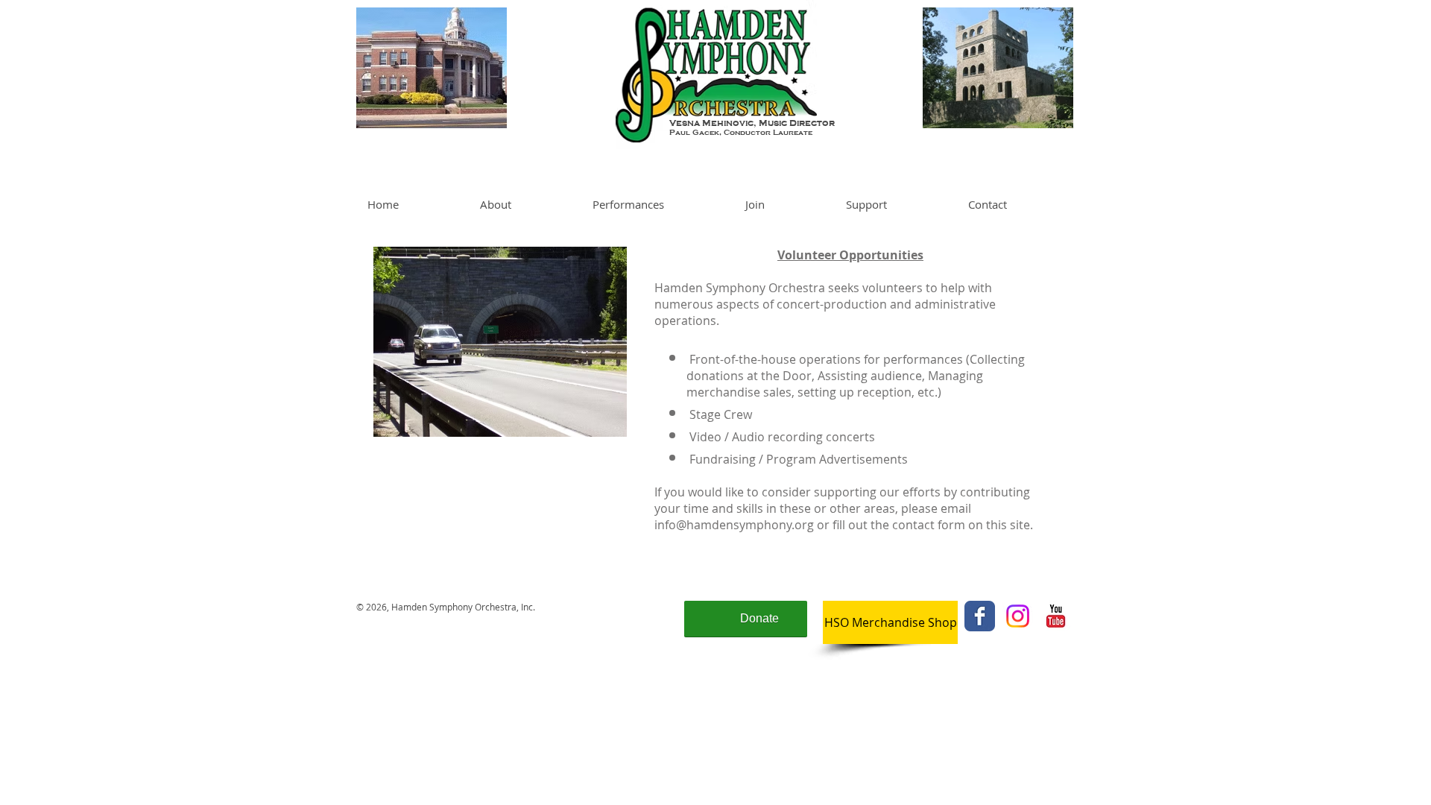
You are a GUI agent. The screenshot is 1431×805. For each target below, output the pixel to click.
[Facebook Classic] (979, 616)
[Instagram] (1017, 616)
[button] (525, 204)
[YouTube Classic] (1055, 616)
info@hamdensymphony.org (734, 525)
